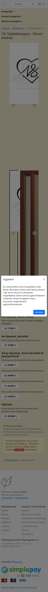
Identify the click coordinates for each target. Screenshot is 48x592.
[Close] (44, 279)
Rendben (39, 312)
